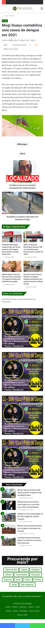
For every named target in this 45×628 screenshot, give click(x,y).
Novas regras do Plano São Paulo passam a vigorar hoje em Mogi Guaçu (30, 492)
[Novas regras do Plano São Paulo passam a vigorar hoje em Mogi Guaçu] (9, 493)
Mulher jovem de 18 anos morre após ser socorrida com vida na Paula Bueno (28, 504)
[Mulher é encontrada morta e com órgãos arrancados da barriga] (9, 529)
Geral (18, 580)
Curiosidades (21, 575)
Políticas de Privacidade (22, 604)
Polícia (27, 580)
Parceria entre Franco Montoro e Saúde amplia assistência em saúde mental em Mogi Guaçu (33, 279)
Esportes (8, 580)
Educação (36, 575)
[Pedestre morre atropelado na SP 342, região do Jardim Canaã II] (9, 517)
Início (6, 16)
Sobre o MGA (22, 615)
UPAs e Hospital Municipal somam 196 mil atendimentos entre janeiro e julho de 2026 (33, 249)
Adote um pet (11, 570)
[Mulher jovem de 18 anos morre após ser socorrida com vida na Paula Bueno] (9, 505)
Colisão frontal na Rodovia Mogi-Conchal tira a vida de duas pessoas (29, 540)
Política (38, 580)
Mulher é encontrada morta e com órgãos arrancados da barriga (30, 528)
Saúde (11, 16)
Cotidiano (35, 570)
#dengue (22, 144)
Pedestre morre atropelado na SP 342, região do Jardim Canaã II (30, 516)
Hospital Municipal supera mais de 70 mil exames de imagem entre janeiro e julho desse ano (11, 249)
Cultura (8, 575)
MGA (5, 45)
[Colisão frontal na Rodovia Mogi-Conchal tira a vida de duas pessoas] (9, 541)
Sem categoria (27, 585)
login (20, 299)
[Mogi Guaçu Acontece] (22, 8)
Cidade (24, 570)
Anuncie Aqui (34, 611)
